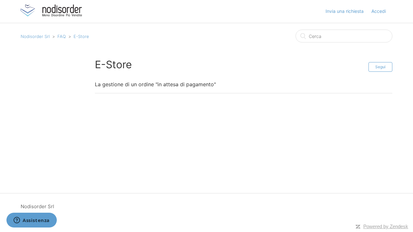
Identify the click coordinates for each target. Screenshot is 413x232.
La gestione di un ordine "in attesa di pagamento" (155, 84)
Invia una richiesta (345, 11)
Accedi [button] (378, 11)
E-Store (81, 36)
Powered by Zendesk (385, 226)
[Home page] (51, 15)
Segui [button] (380, 66)
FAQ (61, 36)
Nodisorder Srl (35, 36)
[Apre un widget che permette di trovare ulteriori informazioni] (31, 221)
